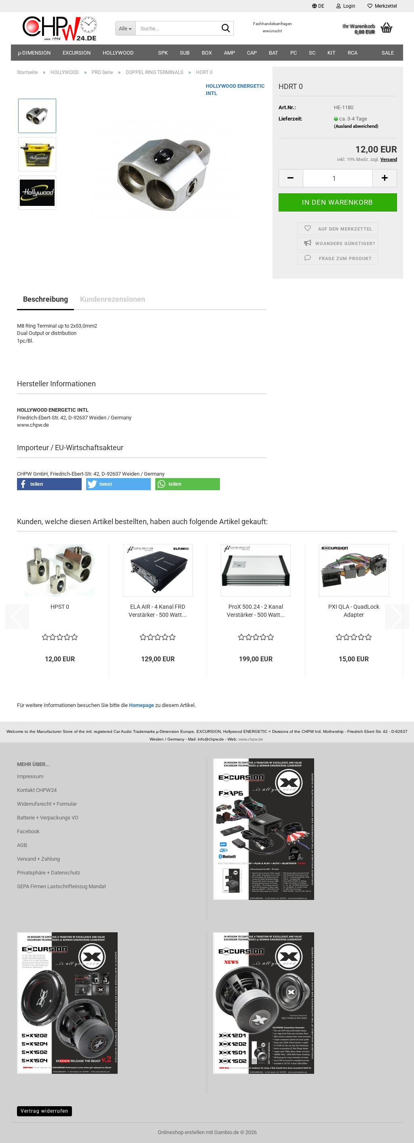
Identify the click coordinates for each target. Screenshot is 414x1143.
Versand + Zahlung (38, 859)
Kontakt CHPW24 (37, 790)
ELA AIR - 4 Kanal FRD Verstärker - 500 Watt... (158, 610)
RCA (352, 53)
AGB (22, 845)
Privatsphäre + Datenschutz (48, 873)
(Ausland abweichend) (356, 126)
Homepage (141, 705)
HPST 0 (60, 606)
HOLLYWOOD (118, 53)
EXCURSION (77, 53)
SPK (163, 53)
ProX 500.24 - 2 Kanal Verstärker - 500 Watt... (256, 610)
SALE (388, 53)
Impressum (30, 776)
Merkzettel (384, 6)
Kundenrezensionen (112, 299)
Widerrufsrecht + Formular (47, 804)
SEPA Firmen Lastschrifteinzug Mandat (61, 886)
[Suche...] (226, 28)
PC (293, 53)
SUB (185, 53)
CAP (252, 53)
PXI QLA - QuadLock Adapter (353, 610)
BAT (273, 53)
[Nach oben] (392, 1131)
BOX (207, 53)
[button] (318, 6)
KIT (331, 53)
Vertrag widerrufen (44, 1111)
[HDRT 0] (165, 173)
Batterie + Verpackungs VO (47, 818)
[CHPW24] (60, 28)
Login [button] (348, 6)
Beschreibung (45, 299)
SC (312, 53)
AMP (229, 53)
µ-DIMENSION (34, 53)
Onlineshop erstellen (181, 1132)
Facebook (28, 831)
